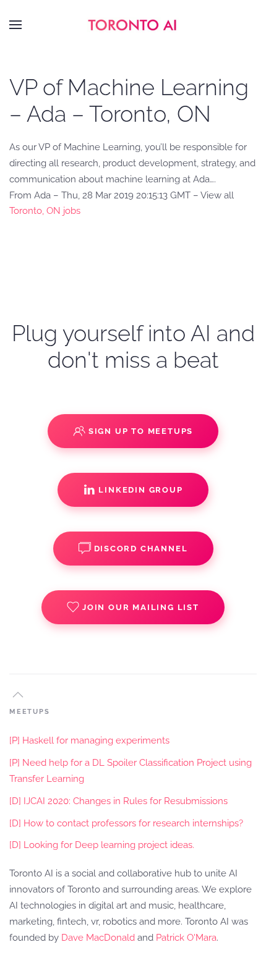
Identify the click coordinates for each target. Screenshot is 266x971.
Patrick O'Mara (186, 937)
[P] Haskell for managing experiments (89, 740)
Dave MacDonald (98, 937)
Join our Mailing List (140, 607)
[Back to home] (133, 24)
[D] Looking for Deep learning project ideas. (101, 844)
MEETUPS (29, 712)
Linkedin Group (140, 489)
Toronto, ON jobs (44, 210)
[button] (15, 24)
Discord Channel (141, 548)
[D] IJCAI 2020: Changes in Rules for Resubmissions (118, 801)
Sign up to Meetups (140, 431)
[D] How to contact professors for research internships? (126, 823)
